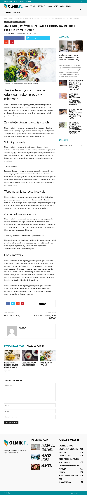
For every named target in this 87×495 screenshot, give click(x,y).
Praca (49, 6)
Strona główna (8, 1)
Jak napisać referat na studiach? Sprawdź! (46, 457)
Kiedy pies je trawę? (12, 316)
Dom (26, 6)
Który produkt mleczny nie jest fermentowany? (11, 365)
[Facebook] (81, 1)
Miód (60, 479)
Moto (56, 6)
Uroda (69, 6)
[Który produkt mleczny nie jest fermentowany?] (12, 355)
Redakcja (11, 33)
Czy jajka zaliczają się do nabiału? (45, 317)
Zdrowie (16, 13)
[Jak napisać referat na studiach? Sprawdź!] (35, 457)
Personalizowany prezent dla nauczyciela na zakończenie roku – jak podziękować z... (76, 85)
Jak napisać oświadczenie (46, 466)
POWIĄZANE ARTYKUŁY (14, 346)
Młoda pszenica (65, 482)
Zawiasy (62, 472)
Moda (62, 6)
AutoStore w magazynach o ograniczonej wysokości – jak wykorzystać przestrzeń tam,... (69, 57)
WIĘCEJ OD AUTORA (35, 346)
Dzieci (32, 6)
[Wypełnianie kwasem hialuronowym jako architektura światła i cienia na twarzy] (63, 96)
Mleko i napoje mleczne (19, 21)
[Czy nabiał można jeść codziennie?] (30, 355)
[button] (80, 9)
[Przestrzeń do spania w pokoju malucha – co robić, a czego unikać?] (35, 447)
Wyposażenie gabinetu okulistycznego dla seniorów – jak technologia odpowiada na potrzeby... (75, 128)
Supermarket (8, 21)
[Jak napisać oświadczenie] (35, 467)
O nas (16, 1)
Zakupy (8, 13)
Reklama (22, 1)
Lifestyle (41, 6)
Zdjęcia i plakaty (65, 456)
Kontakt (28, 1)
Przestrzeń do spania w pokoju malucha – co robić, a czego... (48, 447)
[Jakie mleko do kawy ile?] (48, 355)
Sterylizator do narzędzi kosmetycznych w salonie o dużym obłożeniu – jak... (75, 113)
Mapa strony (74, 493)
